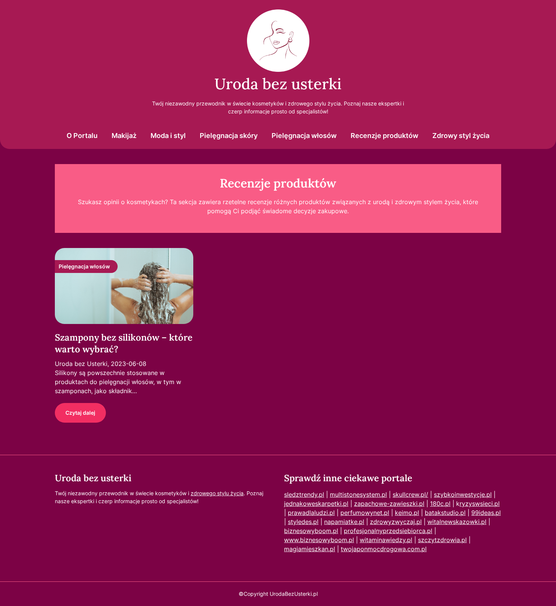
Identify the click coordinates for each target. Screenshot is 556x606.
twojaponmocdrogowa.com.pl (384, 549)
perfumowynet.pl (364, 512)
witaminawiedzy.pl (386, 540)
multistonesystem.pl (358, 494)
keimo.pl (407, 512)
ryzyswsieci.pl (480, 503)
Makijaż (124, 135)
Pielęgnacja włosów (304, 135)
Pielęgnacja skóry (229, 135)
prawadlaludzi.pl (311, 512)
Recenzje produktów (384, 135)
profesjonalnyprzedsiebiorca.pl (388, 531)
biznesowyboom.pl (311, 531)
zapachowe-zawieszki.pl (389, 503)
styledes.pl (303, 521)
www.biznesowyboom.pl (319, 540)
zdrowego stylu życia (217, 493)
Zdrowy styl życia (460, 135)
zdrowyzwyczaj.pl (396, 521)
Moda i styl (168, 135)
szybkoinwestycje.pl (463, 494)
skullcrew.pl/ (410, 494)
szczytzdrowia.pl (442, 540)
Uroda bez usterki (278, 83)
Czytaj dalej (80, 412)
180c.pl (440, 503)
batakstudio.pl (445, 512)
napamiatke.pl (344, 521)
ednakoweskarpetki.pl (317, 503)
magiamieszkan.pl (309, 549)
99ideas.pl (486, 512)
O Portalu (82, 135)
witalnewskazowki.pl (456, 521)
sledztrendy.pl (304, 494)
